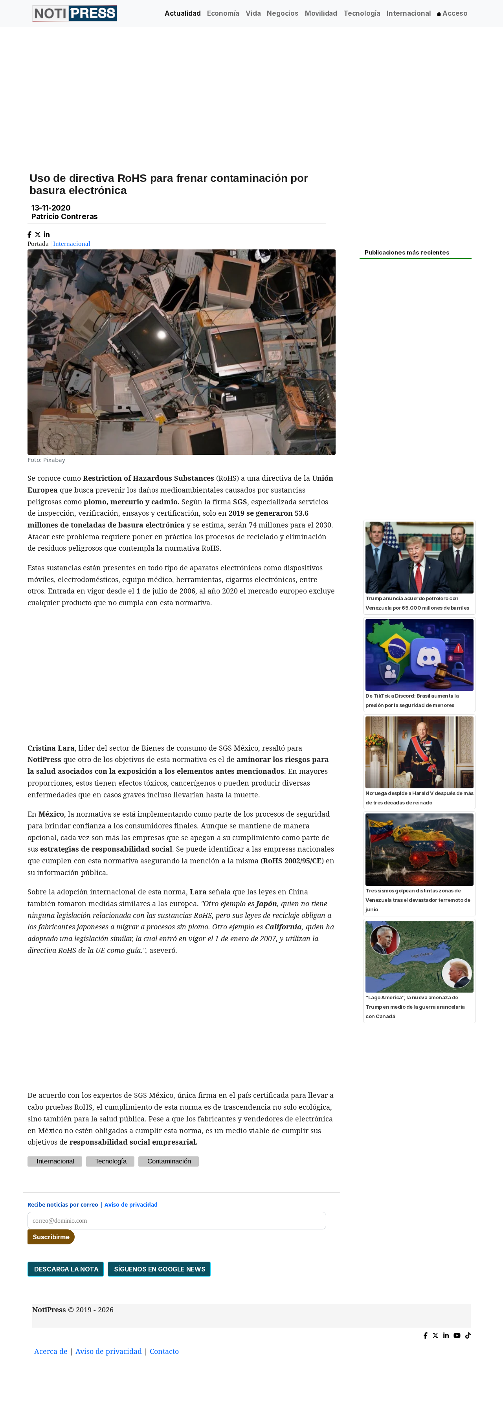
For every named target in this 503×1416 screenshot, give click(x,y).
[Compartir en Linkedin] (47, 232)
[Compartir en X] (38, 232)
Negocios (282, 13)
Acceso (454, 13)
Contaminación (169, 1161)
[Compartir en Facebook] (29, 232)
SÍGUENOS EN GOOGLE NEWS (159, 1269)
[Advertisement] (251, 94)
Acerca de (51, 1351)
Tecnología (361, 13)
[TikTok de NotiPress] (468, 1333)
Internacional (409, 13)
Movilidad (321, 13)
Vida (253, 13)
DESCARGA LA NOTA (66, 1269)
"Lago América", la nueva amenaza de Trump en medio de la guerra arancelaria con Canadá (415, 1007)
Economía (223, 13)
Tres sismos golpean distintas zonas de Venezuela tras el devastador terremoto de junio (417, 900)
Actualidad (183, 13)
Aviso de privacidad (131, 1204)
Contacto (164, 1351)
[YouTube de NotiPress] (457, 1333)
